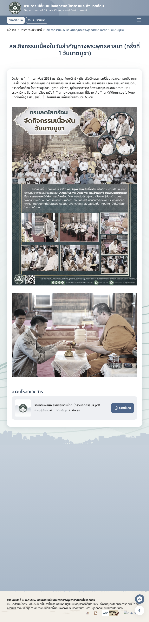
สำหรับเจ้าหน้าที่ (37, 20)
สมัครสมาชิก (16, 20)
